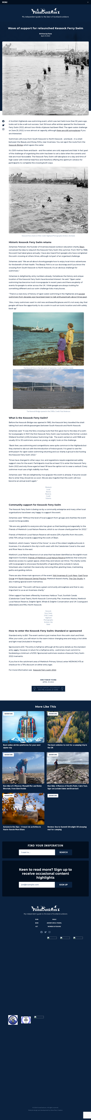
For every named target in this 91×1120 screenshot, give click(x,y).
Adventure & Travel (54, 923)
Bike (36, 923)
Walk (54, 919)
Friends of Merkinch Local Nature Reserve (46, 558)
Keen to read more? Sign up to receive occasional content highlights (45, 874)
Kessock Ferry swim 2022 (44, 670)
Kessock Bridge (16, 145)
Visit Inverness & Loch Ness (65, 575)
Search (63, 852)
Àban (81, 247)
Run (36, 919)
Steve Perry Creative (56, 1110)
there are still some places (68, 130)
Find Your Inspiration (45, 845)
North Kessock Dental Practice (32, 579)
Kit (37, 926)
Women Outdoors (54, 926)
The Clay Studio (76, 579)
